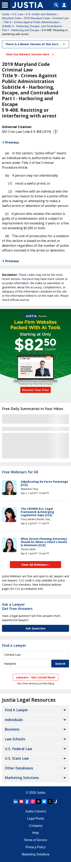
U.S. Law (17, 14)
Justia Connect (35, 811)
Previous (12, 142)
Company (35, 825)
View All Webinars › (35, 565)
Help (35, 833)
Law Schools (15, 739)
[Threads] (38, 801)
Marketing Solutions (22, 777)
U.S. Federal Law (18, 748)
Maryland (27, 279)
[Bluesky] (44, 801)
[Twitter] (50, 801)
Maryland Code (11, 18)
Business (12, 729)
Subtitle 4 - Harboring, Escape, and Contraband (31, 26)
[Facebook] (27, 801)
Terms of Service (35, 840)
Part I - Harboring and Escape (20, 30)
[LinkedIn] (15, 801)
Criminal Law (60, 18)
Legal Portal (35, 818)
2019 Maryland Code (37, 18)
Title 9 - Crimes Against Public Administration (31, 22)
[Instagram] (32, 801)
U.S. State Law (17, 758)
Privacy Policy (36, 847)
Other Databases (19, 768)
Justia (5, 14)
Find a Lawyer (14, 645)
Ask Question (35, 628)
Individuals (14, 719)
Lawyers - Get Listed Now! (35, 677)
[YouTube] (21, 801)
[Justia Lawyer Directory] (55, 801)
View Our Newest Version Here (28, 54)
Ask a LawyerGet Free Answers (17, 606)
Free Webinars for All (20, 472)
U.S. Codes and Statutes (41, 14)
